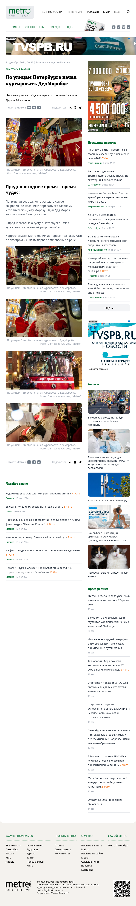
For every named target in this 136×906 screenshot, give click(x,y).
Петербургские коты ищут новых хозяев (108, 574)
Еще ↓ (118, 12)
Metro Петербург (118, 845)
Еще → (109, 308)
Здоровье (32, 849)
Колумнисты (62, 853)
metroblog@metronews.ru (50, 890)
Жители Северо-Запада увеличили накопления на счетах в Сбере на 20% (109, 600)
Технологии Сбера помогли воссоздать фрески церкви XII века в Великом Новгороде (106, 665)
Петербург (75, 12)
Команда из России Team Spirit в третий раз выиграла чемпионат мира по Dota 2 (108, 197)
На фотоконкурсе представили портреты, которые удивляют (43, 550)
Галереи (65, 62)
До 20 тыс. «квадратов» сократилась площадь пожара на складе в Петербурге (108, 219)
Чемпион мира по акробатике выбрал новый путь (36, 537)
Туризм (31, 853)
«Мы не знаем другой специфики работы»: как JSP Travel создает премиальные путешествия (108, 644)
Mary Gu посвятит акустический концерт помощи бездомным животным (107, 782)
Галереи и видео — (48, 62)
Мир (106, 12)
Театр (30, 857)
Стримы (14, 27)
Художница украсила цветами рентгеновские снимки (38, 493)
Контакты (87, 869)
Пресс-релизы (35, 861)
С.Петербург (94, 184)
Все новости (52, 12)
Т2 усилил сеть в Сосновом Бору (107, 500)
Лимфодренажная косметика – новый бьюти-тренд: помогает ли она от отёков (108, 288)
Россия (93, 12)
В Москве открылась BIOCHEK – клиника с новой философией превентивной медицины (107, 761)
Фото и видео (35, 845)
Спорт (9, 511)
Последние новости (102, 142)
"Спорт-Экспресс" (60, 893)
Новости (92, 275)
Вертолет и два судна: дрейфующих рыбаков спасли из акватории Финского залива (108, 176)
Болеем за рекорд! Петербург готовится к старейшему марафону (106, 421)
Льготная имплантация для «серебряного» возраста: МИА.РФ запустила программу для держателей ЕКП (108, 462)
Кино (30, 865)
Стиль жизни (95, 163)
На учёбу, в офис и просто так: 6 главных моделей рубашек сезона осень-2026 (108, 154)
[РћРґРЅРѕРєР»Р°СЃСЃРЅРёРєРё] (75, 107)
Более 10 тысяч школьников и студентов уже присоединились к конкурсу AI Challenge (108, 622)
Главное (10, 498)
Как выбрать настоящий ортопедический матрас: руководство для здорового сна (107, 536)
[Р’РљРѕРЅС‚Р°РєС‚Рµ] (70, 107)
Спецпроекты (34, 27)
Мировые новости (97, 206)
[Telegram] (80, 107)
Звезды (55, 27)
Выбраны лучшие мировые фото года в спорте (34, 506)
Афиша (10, 861)
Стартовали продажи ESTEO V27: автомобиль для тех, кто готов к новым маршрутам (108, 687)
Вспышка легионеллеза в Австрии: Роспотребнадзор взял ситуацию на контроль (107, 241)
